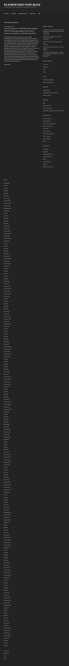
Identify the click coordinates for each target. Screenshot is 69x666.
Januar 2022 (6, 313)
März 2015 (6, 504)
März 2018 (6, 422)
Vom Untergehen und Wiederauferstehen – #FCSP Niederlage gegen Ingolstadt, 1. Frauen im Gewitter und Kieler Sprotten (21, 30)
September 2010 (7, 635)
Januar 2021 (6, 344)
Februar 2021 (6, 341)
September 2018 (7, 409)
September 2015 (7, 489)
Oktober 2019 (7, 381)
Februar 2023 (7, 281)
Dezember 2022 (7, 286)
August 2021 (6, 326)
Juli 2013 (5, 550)
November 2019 (7, 379)
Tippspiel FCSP (46, 90)
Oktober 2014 (7, 517)
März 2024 (6, 253)
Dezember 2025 (7, 200)
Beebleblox (45, 151)
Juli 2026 (6, 185)
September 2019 (7, 384)
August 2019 (6, 386)
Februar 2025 (7, 225)
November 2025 (7, 203)
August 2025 (6, 210)
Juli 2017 (5, 442)
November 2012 (7, 570)
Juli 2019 (5, 389)
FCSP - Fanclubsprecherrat (49, 133)
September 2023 (7, 263)
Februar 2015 (6, 507)
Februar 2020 (7, 371)
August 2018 (6, 411)
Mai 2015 (6, 499)
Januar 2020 (6, 374)
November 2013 (7, 540)
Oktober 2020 (7, 351)
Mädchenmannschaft (47, 108)
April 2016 (6, 474)
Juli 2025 (6, 213)
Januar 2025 (6, 228)
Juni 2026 (6, 188)
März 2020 (6, 369)
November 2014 (7, 514)
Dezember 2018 (7, 401)
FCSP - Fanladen (46, 136)
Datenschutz (33, 13)
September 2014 (7, 520)
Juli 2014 (5, 525)
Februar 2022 (6, 311)
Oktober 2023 (7, 261)
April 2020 (6, 366)
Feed (44, 69)
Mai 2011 (6, 615)
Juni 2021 (6, 331)
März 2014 (6, 532)
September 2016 (7, 462)
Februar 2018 (6, 424)
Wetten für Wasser (47, 95)
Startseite (6, 13)
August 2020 (6, 356)
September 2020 (7, 354)
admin (44, 71)
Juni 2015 (6, 497)
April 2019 (6, 394)
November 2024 (7, 233)
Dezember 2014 (7, 512)
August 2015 (6, 492)
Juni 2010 (6, 643)
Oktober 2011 (7, 602)
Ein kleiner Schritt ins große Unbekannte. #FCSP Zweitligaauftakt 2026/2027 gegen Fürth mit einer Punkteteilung (54, 31)
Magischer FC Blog (47, 156)
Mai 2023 (6, 273)
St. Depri (45, 141)
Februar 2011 (6, 623)
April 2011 (6, 617)
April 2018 (6, 419)
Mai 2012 (6, 585)
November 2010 (7, 630)
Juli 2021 (5, 329)
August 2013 (6, 547)
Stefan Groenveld (47, 161)
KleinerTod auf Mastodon (48, 79)
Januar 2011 (6, 625)
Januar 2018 (6, 427)
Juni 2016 (6, 469)
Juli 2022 (5, 298)
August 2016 (6, 464)
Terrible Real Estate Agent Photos (50, 92)
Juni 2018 (6, 414)
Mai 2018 (6, 416)
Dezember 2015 (7, 482)
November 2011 (7, 600)
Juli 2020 (6, 359)
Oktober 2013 (7, 542)
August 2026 (6, 183)
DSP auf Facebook (47, 118)
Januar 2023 (6, 283)
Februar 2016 (6, 479)
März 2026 (6, 195)
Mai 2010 (6, 645)
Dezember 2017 (7, 429)
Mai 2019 (6, 391)
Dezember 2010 (7, 628)
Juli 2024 (6, 243)
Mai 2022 (6, 303)
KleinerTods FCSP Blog (22, 4)
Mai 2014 (6, 527)
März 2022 (6, 308)
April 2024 (6, 251)
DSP (39, 13)
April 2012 (6, 587)
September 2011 (7, 605)
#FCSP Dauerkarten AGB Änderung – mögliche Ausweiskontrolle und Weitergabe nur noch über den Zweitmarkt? (53, 54)
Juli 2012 (5, 580)
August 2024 (6, 241)
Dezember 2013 (7, 537)
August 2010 (6, 638)
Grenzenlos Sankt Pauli (48, 154)
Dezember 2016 (7, 454)
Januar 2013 (6, 565)
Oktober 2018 (7, 406)
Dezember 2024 (7, 231)
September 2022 (7, 293)
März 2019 (6, 396)
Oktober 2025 (7, 205)
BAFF (44, 103)
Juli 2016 (5, 467)
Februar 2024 (7, 256)
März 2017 (6, 449)
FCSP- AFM (45, 128)
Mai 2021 (6, 334)
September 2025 (7, 208)
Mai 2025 (6, 218)
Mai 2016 (6, 472)
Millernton (45, 164)
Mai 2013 (6, 555)
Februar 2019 (6, 399)
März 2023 (6, 278)
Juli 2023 (6, 268)
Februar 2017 (6, 452)
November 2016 (7, 457)
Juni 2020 (6, 361)
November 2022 (7, 288)
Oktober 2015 (7, 487)
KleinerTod (13, 13)
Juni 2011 (6, 613)
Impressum (45, 64)
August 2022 (6, 296)
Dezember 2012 (7, 567)
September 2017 (7, 437)
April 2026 (6, 193)
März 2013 (6, 560)
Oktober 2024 (7, 236)
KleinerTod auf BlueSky (48, 82)
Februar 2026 (7, 198)
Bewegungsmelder (47, 105)
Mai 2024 (6, 248)
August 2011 (6, 607)
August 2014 (6, 522)
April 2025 (6, 221)
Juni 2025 (6, 215)
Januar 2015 (6, 509)
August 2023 (6, 266)
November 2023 (7, 258)
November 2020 (7, 349)
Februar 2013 (6, 562)
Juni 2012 (6, 582)
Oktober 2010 (7, 633)
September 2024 (7, 238)
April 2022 (6, 306)
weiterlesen (7, 64)
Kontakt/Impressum (23, 13)
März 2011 (6, 620)
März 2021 (6, 339)
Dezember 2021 (7, 316)
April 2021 (6, 336)
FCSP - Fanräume (47, 138)
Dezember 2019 (7, 376)
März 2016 (6, 477)
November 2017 (7, 432)
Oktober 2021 (7, 321)
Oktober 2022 (7, 291)
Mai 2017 (6, 444)
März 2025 (6, 223)
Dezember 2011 (7, 597)
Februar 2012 (6, 592)
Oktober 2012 (7, 572)
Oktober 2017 (7, 434)
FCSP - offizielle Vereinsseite (49, 123)
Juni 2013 (6, 552)
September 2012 (7, 575)
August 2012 (6, 577)
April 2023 (6, 276)
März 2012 (6, 590)
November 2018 (7, 404)
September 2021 (7, 324)
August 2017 (6, 439)
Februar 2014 (6, 535)
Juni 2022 (6, 301)
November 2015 (7, 484)
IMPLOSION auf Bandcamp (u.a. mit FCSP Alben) (53, 110)
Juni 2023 (6, 271)
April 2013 (6, 557)
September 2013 (7, 545)
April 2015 (6, 502)
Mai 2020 (6, 364)
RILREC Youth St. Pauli (48, 166)
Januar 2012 (6, 595)
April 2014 (6, 530)
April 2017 (6, 447)
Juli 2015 (5, 494)
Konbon (44, 159)
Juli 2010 (6, 640)
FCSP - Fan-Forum (47, 131)
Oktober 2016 (7, 459)
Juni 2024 (6, 246)
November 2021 (7, 318)
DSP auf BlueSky (46, 121)
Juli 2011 (5, 610)
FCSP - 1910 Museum (48, 126)
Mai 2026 (6, 190)
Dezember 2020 (7, 346)
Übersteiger (45, 149)
